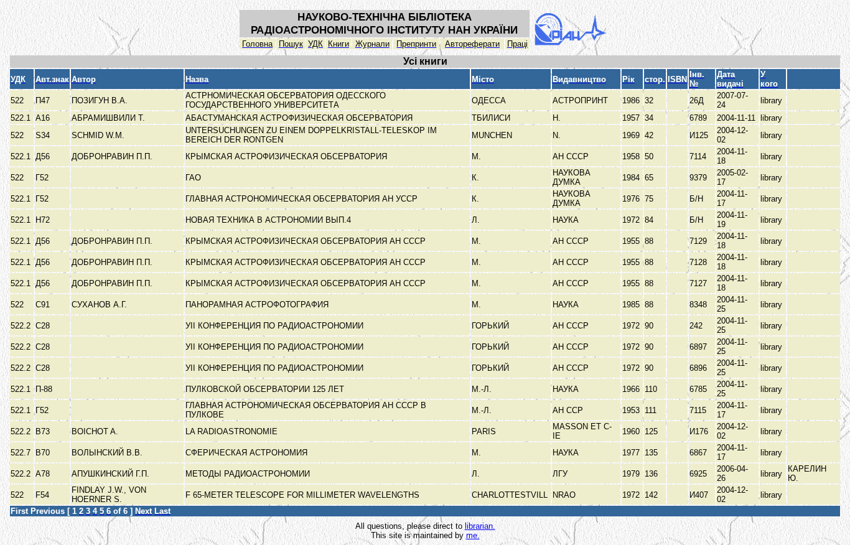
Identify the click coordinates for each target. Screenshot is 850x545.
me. (473, 535)
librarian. (480, 526)
